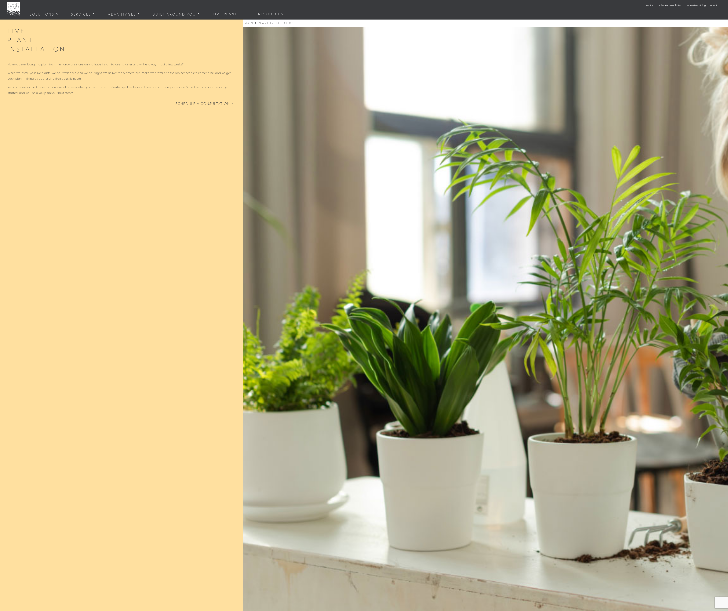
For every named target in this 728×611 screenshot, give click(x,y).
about (713, 5)
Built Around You (174, 14)
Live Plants (227, 14)
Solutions (42, 14)
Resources (271, 14)
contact (650, 5)
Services (81, 14)
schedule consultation (670, 5)
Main (249, 23)
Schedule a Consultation (203, 104)
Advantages (122, 14)
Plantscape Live (13, 9)
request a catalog (696, 5)
